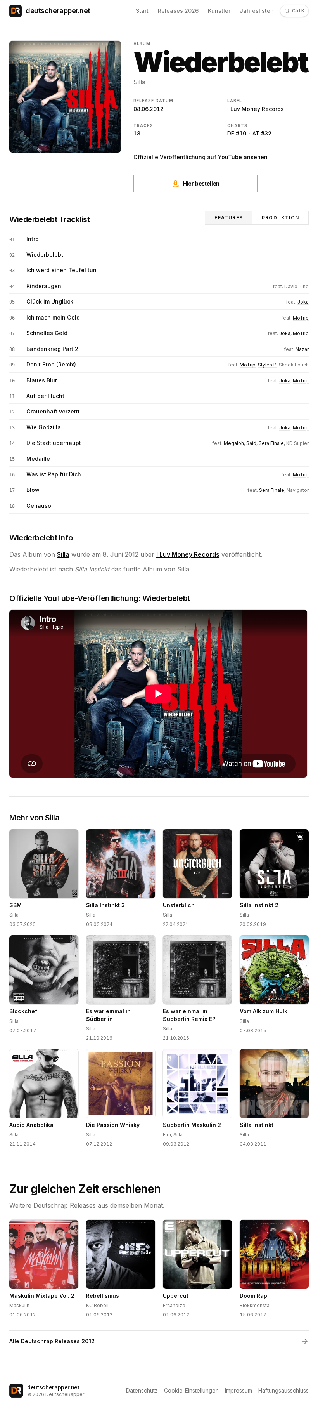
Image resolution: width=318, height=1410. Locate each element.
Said (251, 443)
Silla (139, 82)
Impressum (238, 1390)
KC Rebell (97, 1305)
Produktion (280, 218)
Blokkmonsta (255, 1305)
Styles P (267, 365)
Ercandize (174, 1305)
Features (228, 218)
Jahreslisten (257, 10)
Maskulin (19, 1305)
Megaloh (234, 443)
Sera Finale (271, 443)
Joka (303, 302)
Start (142, 10)
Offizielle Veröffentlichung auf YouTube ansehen (200, 157)
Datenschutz (142, 1390)
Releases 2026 (178, 10)
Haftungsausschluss (283, 1390)
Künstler (219, 10)
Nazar (302, 349)
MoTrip (301, 318)
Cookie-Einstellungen (191, 1390)
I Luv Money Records (255, 109)
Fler (167, 1134)
